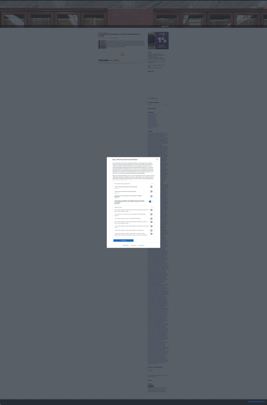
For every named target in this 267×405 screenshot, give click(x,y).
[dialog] (133, 202)
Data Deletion (126, 245)
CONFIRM (123, 240)
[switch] (151, 187)
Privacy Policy (141, 245)
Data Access (133, 245)
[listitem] (133, 183)
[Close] (157, 159)
